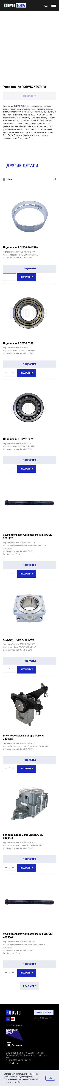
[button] (46, 5)
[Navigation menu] (53, 5)
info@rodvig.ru (12, 1063)
